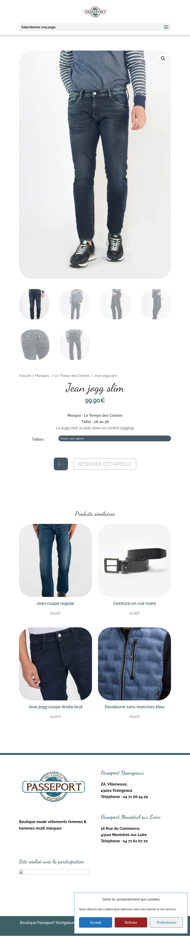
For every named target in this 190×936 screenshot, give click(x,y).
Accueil (25, 376)
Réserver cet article (104, 464)
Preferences (166, 922)
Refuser (131, 922)
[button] (163, 58)
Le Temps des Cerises (72, 376)
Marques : (43, 376)
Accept (95, 922)
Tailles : (38, 439)
